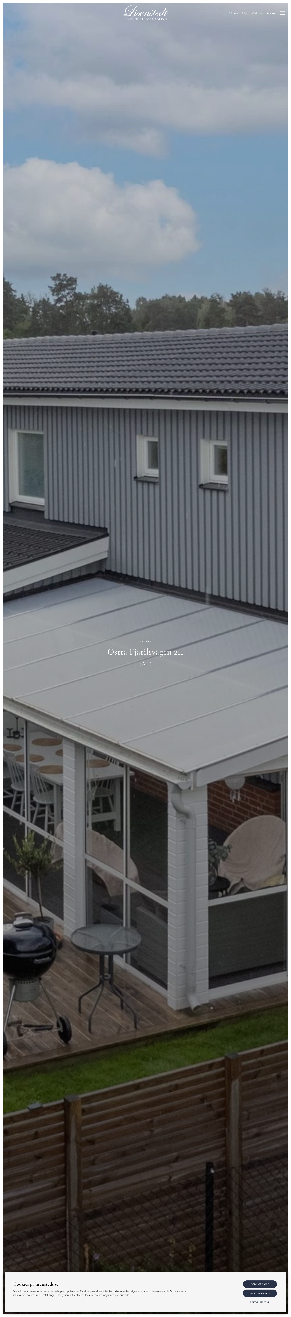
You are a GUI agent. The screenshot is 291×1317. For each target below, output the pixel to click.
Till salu (233, 13)
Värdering (256, 13)
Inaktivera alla (260, 1293)
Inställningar (260, 1302)
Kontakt (270, 13)
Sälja (244, 13)
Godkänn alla (260, 1284)
